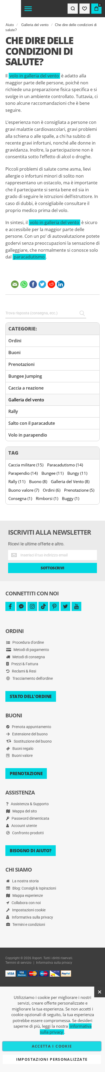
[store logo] (10, 8)
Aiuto (10, 25)
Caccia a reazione (26, 388)
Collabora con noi (26, 903)
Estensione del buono (29, 734)
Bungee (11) (52, 473)
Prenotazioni (21, 364)
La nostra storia (25, 881)
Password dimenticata (30, 818)
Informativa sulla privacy (32, 917)
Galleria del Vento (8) (70, 481)
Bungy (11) (77, 473)
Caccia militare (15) (25, 464)
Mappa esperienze (27, 895)
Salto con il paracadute (31, 423)
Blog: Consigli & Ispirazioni (34, 888)
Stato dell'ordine (31, 696)
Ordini (14, 341)
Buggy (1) (70, 498)
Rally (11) (16, 481)
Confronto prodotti (27, 833)
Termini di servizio (18, 963)
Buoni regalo (22, 748)
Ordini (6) (51, 490)
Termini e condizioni (28, 924)
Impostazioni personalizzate (52, 1059)
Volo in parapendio (27, 435)
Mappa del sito (24, 811)
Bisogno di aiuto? (30, 851)
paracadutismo (29, 257)
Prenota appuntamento (31, 727)
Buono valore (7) (23, 490)
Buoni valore (22, 755)
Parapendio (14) (23, 473)
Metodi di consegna (28, 657)
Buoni (14, 352)
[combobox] (45, 313)
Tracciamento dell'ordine (32, 678)
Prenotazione (26, 773)
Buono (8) (38, 481)
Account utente (23, 825)
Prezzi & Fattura (24, 664)
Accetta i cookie (52, 1046)
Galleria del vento (34, 25)
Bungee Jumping (25, 376)
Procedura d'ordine (28, 642)
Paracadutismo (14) (65, 464)
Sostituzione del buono (32, 741)
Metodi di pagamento (31, 649)
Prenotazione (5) (79, 490)
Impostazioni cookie (28, 910)
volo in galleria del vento (34, 76)
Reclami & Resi (23, 671)
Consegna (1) (20, 498)
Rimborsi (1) (47, 498)
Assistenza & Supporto (29, 804)
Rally (13, 411)
